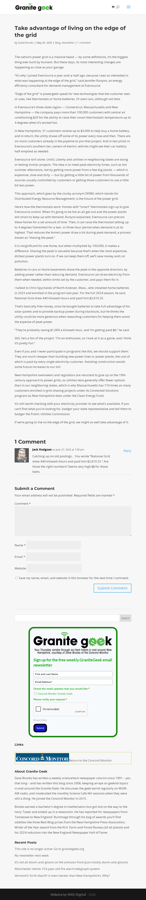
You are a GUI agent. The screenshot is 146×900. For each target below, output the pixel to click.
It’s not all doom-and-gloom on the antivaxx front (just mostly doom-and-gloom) (71, 862)
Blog (57, 42)
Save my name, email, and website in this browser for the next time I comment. (74, 578)
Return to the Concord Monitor (90, 760)
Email (20, 557)
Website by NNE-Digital (68, 895)
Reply (127, 451)
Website (20, 568)
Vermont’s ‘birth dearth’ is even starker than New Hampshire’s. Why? (62, 875)
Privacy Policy (40, 720)
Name (20, 545)
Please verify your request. (50, 699)
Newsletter (68, 42)
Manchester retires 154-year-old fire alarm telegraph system (57, 869)
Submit (40, 728)
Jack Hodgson (42, 449)
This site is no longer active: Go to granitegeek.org (49, 849)
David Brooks (26, 42)
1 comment (84, 42)
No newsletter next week (32, 855)
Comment (23, 503)
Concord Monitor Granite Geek (55, 693)
